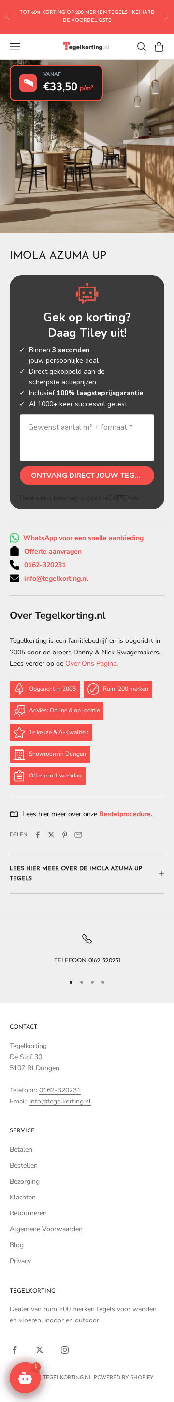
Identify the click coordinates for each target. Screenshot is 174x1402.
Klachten (23, 1197)
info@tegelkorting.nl (56, 578)
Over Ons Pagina (90, 663)
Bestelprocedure (125, 813)
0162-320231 (45, 565)
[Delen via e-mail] (78, 835)
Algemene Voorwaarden (46, 1229)
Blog (17, 1245)
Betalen (21, 1149)
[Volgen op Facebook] (14, 1350)
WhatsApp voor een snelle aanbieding (83, 538)
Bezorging (25, 1181)
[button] (25, 1377)
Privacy (20, 1261)
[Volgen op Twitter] (39, 1350)
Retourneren (28, 1213)
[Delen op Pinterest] (65, 835)
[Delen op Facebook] (38, 835)
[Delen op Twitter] (51, 835)
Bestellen (24, 1165)
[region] (87, 949)
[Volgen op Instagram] (65, 1350)
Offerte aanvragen (53, 551)
